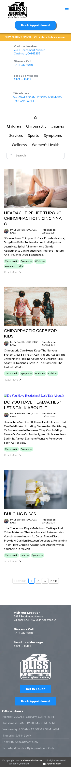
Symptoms (53, 135)
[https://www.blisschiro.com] (17, 10)
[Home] (35, 118)
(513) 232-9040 (23, 64)
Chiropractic (36, 126)
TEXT (17, 79)
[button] (67, 10)
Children (14, 126)
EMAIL (28, 79)
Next (53, 581)
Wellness (19, 144)
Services (16, 135)
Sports (33, 135)
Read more (11, 272)
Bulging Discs (20, 513)
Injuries (57, 126)
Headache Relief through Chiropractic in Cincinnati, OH (35, 218)
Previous (20, 581)
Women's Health (45, 144)
